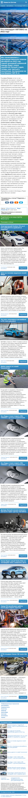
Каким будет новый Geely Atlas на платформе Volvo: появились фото (13, 561)
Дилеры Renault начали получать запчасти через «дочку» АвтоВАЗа (13, 511)
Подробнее (23, 268)
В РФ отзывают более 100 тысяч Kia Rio (14, 655)
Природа (3, 710)
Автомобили (4, 268)
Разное (3, 717)
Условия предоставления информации (11, 795)
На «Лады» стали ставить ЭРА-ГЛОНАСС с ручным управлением (13, 417)
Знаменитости (5, 707)
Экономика (4, 715)
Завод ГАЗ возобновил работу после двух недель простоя (12, 607)
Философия (4, 712)
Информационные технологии (10, 704)
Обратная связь (5, 779)
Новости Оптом (10, 2)
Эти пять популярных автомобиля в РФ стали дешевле (13, 320)
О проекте (3, 778)
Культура (3, 714)
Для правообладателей (17, 780)
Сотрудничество (15, 778)
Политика (4, 709)
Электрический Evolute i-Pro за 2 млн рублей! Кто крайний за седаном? (13, 227)
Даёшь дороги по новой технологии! (9, 367)
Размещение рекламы (17, 779)
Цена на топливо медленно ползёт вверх (14, 273)
